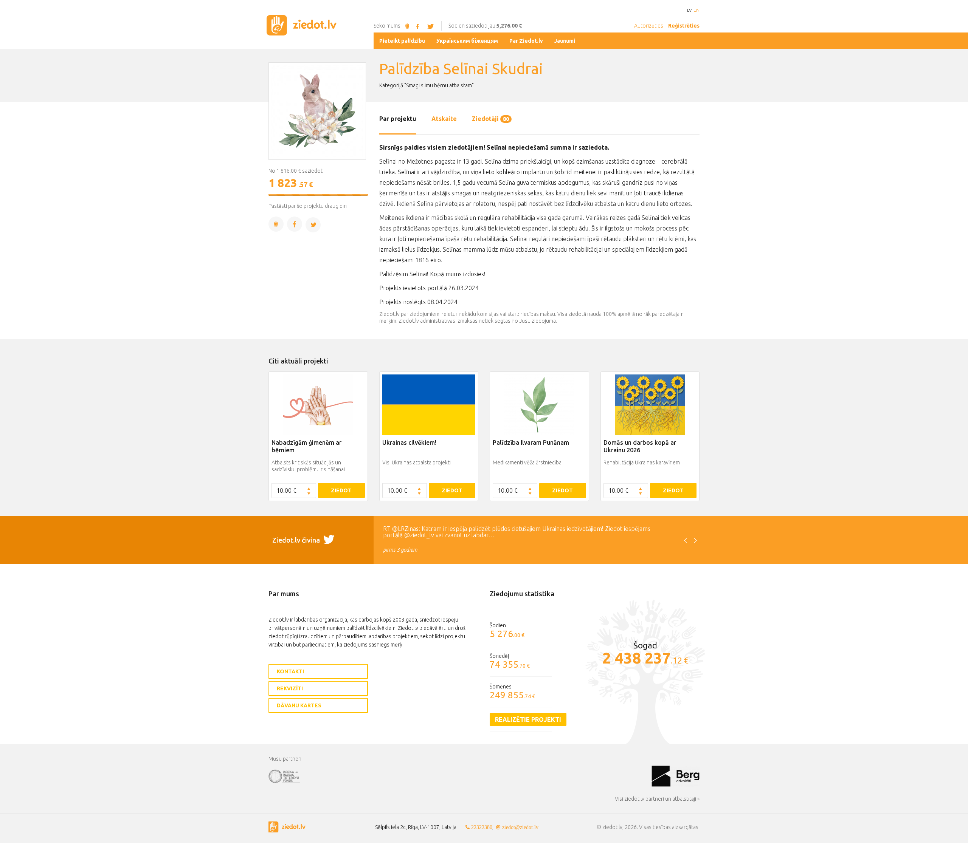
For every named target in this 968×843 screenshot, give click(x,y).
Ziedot (341, 490)
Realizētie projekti (528, 719)
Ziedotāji (490, 118)
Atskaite (444, 118)
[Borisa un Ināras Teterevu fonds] (460, 775)
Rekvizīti (290, 688)
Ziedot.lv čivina (296, 540)
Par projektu (397, 118)
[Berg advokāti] (676, 775)
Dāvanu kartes (299, 705)
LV (689, 10)
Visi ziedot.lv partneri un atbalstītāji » (657, 799)
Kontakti (290, 671)
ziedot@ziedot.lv (520, 827)
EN (696, 10)
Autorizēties (648, 26)
